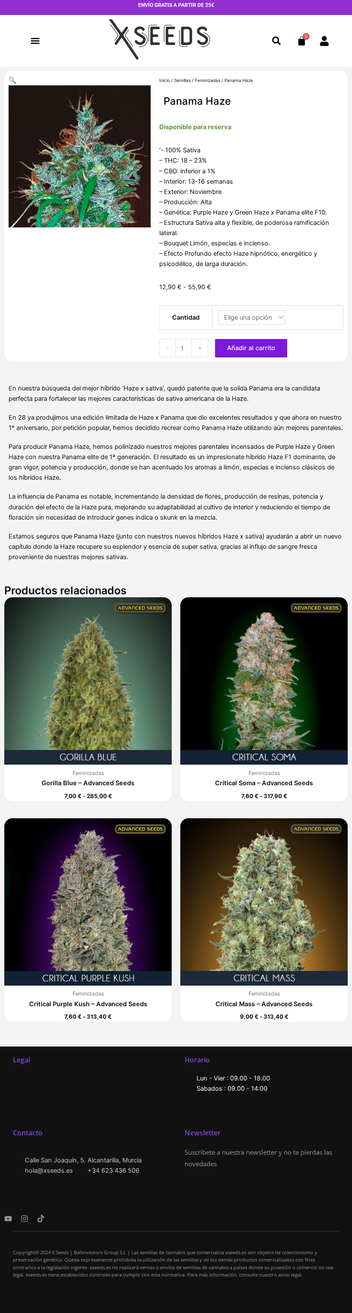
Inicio (164, 80)
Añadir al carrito (251, 348)
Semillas (182, 80)
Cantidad (186, 317)
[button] (35, 41)
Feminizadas (207, 80)
